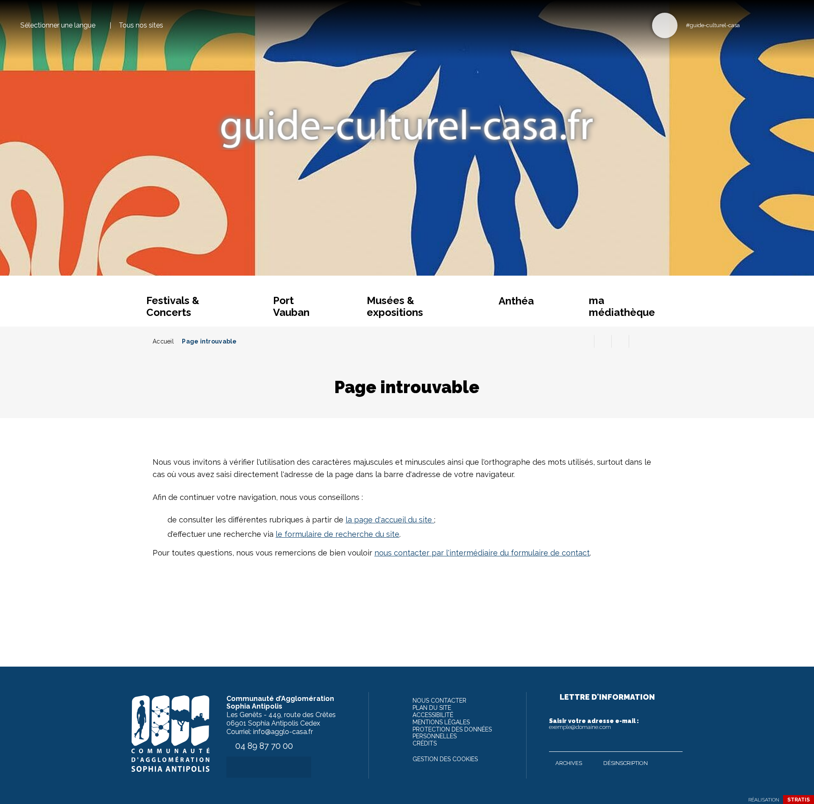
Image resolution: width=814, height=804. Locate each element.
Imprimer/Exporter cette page (585, 341)
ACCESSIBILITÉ (433, 715)
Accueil (163, 341)
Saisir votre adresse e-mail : (594, 723)
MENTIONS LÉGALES (441, 722)
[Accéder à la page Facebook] (749, 25)
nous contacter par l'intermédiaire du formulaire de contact (482, 552)
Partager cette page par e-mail (620, 341)
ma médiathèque (622, 306)
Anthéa (516, 301)
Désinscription (625, 763)
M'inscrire (674, 743)
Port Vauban (291, 306)
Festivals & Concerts (172, 306)
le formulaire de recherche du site (337, 534)
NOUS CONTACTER (439, 700)
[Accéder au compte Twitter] (763, 25)
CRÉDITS (425, 743)
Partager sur (637, 341)
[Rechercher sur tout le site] (664, 25)
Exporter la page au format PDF (602, 341)
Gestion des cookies (445, 759)
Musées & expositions (395, 306)
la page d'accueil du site (390, 519)
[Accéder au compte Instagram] (791, 25)
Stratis (798, 800)
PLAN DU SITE (432, 707)
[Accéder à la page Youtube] (777, 25)
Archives (568, 763)
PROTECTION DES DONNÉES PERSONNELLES (452, 733)
